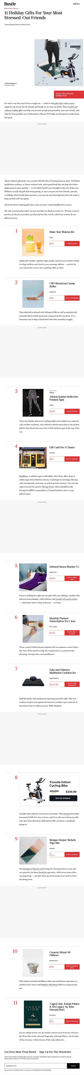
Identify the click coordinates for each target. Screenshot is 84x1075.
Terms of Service (36, 1070)
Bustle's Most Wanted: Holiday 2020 (65, 94)
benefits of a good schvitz (66, 599)
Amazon (66, 813)
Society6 (42, 872)
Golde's (22, 260)
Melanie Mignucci (11, 83)
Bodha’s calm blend (49, 984)
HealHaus (23, 476)
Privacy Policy (47, 1070)
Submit (73, 1066)
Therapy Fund (47, 486)
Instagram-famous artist (33, 869)
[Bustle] (10, 4)
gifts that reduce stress (65, 103)
